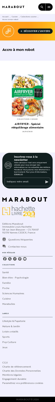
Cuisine (15, 16)
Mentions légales (12, 375)
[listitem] (4, 258)
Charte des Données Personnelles (21, 370)
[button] (35, 31)
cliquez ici (18, 174)
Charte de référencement (16, 366)
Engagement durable (14, 379)
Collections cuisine (29, 16)
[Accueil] (14, 7)
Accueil (5, 16)
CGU (5, 362)
